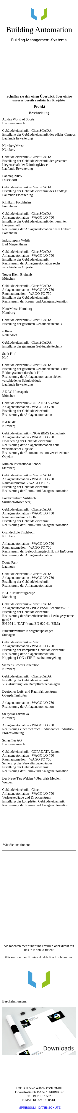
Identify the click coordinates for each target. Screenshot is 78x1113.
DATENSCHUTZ (49, 1107)
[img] (39, 12)
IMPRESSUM (27, 1107)
